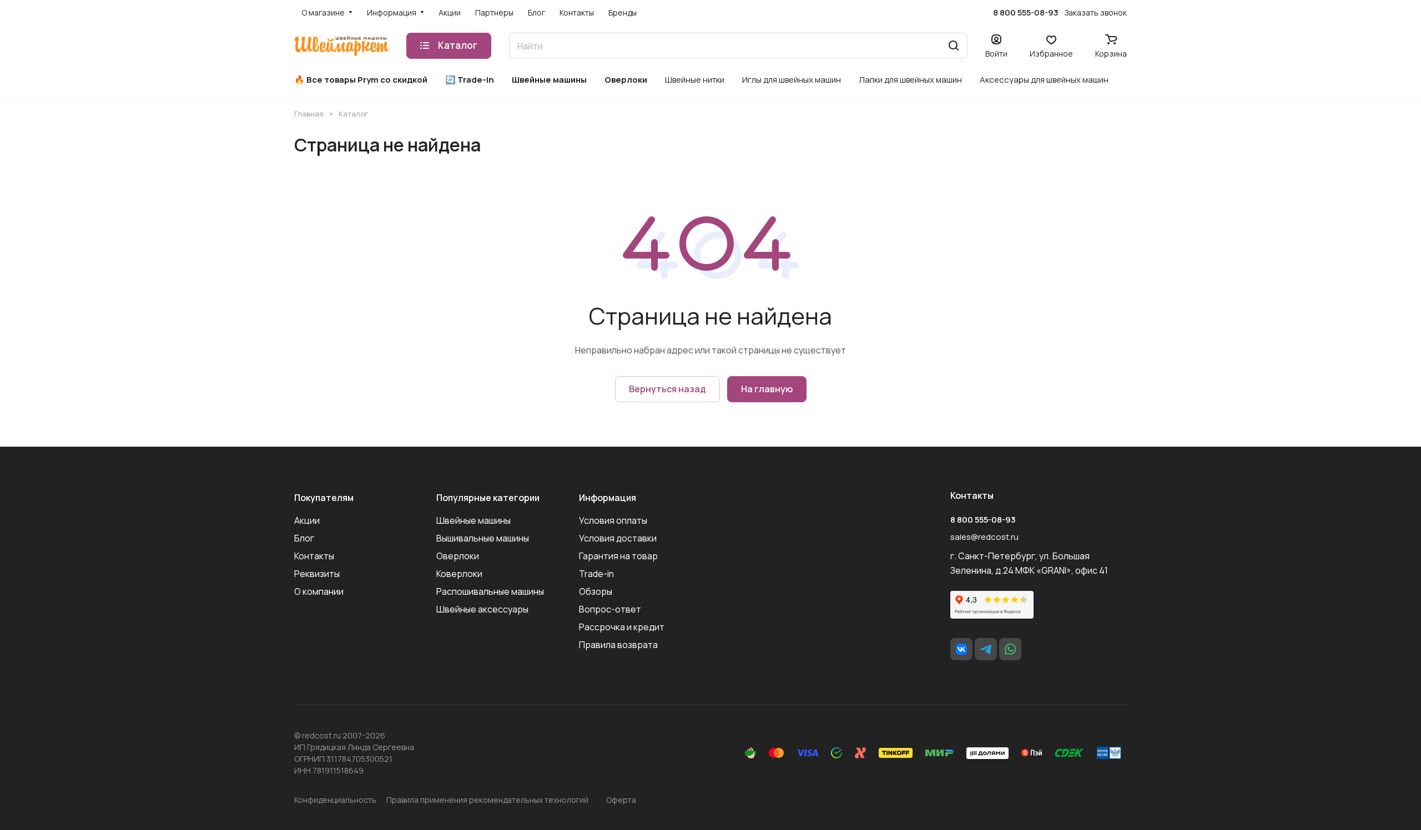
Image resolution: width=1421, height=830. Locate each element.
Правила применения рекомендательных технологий (487, 799)
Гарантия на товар (618, 556)
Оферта (621, 799)
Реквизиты (317, 574)
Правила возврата (618, 645)
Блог (304, 538)
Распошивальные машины (490, 591)
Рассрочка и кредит (621, 627)
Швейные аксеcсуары (482, 609)
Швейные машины (473, 520)
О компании (319, 591)
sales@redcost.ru (984, 537)
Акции (307, 520)
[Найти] (954, 46)
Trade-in (596, 574)
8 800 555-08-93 (1026, 13)
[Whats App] (1010, 649)
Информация (607, 498)
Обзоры (595, 591)
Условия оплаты (613, 520)
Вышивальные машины (482, 538)
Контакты (314, 556)
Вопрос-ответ (610, 609)
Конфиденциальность (335, 799)
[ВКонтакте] (961, 649)
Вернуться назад (667, 389)
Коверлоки (459, 574)
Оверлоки (457, 556)
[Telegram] (986, 649)
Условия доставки (618, 538)
